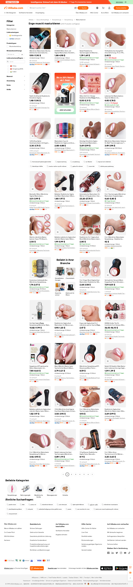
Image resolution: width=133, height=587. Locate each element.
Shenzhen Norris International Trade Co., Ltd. (65, 335)
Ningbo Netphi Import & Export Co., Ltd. (90, 64)
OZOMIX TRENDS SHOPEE (113, 246)
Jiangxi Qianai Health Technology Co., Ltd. (115, 336)
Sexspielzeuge (56, 20)
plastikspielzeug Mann (15, 509)
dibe (23, 504)
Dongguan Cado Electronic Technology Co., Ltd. (90, 292)
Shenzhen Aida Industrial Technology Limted (90, 250)
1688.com (43, 577)
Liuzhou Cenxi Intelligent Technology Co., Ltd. (65, 60)
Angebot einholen (61, 534)
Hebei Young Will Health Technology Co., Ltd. (40, 207)
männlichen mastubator (111, 504)
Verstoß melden (86, 550)
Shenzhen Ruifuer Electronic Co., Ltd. (65, 150)
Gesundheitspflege (42, 20)
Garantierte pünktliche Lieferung (40, 536)
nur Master (89, 162)
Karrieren (7, 540)
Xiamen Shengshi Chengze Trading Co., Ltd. (40, 107)
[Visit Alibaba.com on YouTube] (125, 553)
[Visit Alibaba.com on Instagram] (121, 553)
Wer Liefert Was (96, 577)
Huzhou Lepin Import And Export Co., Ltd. (40, 379)
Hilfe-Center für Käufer (88, 528)
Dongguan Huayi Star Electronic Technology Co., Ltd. (40, 332)
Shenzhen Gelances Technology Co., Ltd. (40, 62)
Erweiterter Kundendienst (38, 540)
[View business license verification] (85, 584)
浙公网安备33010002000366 (100, 584)
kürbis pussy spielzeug (106, 166)
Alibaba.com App (92, 568)
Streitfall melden (86, 536)
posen (69, 509)
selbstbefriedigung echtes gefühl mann (50, 509)
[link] (130, 567)
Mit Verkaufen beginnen (115, 532)
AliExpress (35, 577)
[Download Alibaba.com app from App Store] (106, 568)
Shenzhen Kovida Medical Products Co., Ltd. (90, 378)
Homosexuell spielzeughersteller (41, 162)
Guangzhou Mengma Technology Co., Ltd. (40, 250)
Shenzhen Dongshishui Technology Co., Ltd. (115, 111)
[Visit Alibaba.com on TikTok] (129, 553)
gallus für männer (78, 166)
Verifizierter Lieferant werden (116, 540)
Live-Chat (84, 532)
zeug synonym (13, 513)
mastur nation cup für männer (57, 166)
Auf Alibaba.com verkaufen (116, 528)
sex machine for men (83, 509)
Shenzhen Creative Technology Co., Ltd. (65, 248)
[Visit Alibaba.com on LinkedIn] (112, 553)
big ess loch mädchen (104, 162)
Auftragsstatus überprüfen (116, 536)
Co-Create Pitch (9, 532)
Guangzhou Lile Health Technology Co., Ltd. (90, 154)
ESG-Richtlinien (9, 536)
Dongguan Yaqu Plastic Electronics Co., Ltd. (115, 66)
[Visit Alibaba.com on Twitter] (117, 553)
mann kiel (91, 166)
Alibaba (31, 20)
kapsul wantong (61, 162)
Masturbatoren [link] (81, 20)
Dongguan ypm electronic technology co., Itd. (115, 207)
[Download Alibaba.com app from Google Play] (122, 568)
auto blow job (63, 504)
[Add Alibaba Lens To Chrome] (37, 568)
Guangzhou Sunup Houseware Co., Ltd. (40, 291)
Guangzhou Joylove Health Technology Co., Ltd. (115, 293)
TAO (81, 577)
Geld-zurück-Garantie (37, 532)
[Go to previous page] (63, 474)
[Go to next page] (92, 474)
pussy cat (33, 504)
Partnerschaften (112, 544)
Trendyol (87, 577)
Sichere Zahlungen (36, 528)
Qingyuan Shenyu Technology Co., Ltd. (65, 378)
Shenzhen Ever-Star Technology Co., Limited (90, 332)
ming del (30, 509)
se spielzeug (76, 162)
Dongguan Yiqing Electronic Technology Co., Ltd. (40, 153)
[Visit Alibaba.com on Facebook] (108, 553)
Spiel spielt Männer (78, 504)
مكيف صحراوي (94, 504)
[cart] (103, 8)
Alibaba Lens (8, 568)
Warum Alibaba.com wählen (13, 528)
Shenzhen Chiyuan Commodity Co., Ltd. (90, 203)
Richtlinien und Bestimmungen (40, 550)
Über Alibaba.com (10, 524)
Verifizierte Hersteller (62, 530)
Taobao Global (73, 577)
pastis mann (12, 504)
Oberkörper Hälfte (37, 166)
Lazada (65, 577)
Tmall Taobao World (54, 577)
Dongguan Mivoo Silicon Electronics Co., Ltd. (90, 109)
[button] (75, 8)
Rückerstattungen (87, 540)
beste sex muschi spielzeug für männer (107, 509)
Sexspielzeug (68, 20)
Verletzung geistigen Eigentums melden (91, 545)
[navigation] (15, 247)
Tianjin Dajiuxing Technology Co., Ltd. (65, 206)
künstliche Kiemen (47, 504)
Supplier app (52, 568)
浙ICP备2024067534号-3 (119, 584)
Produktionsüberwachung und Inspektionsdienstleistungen (40, 545)
